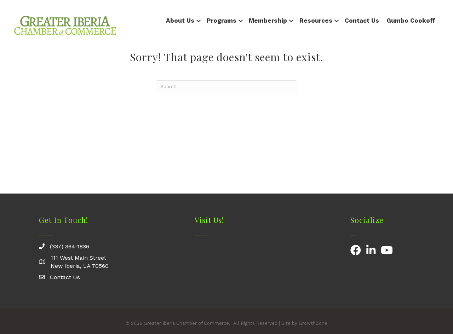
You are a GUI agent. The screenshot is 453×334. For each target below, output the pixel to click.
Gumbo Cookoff (410, 20)
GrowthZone (313, 323)
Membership (268, 20)
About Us (180, 20)
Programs (221, 20)
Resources (315, 20)
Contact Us (362, 20)
